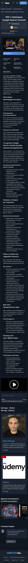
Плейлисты (7, 560)
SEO (15, 60)
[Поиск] (13, 3)
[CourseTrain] (7, 2)
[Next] (26, 501)
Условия (22, 560)
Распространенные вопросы (17, 557)
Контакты (5, 557)
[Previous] (23, 501)
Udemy (6, 482)
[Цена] (17, 3)
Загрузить (8, 53)
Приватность (14, 560)
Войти (23, 3)
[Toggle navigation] (2, 3)
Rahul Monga (9, 441)
